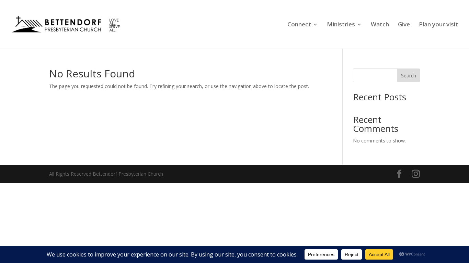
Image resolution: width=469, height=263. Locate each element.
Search (408, 75)
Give (404, 25)
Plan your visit (438, 25)
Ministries (341, 25)
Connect (299, 25)
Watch (380, 25)
